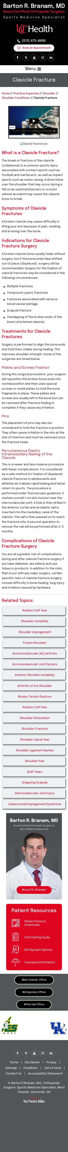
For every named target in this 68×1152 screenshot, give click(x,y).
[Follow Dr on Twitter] (25, 57)
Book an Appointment (36, 48)
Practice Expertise (26, 93)
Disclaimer (33, 1062)
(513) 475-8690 (34, 41)
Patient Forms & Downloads (35, 923)
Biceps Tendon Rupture (34, 696)
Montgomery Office (34, 992)
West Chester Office (34, 980)
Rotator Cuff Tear (34, 610)
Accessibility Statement (45, 1073)
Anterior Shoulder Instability (35, 675)
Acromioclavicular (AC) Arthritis (34, 653)
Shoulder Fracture (35, 728)
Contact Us (14, 1073)
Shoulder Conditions (16, 97)
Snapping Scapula (34, 782)
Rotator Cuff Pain (34, 707)
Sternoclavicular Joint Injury (35, 793)
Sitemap (11, 1068)
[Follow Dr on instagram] (42, 57)
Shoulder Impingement (34, 632)
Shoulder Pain (34, 761)
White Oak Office (34, 1004)
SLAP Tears (34, 771)
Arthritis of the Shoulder (34, 686)
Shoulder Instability (34, 621)
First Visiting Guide (37, 937)
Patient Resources (34, 910)
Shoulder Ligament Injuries (35, 750)
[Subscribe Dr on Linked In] (50, 57)
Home (6, 93)
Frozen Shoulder (34, 642)
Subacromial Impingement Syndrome (34, 804)
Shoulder (49, 93)
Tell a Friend (52, 1068)
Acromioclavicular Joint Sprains (34, 664)
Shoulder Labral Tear (34, 739)
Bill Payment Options (38, 949)
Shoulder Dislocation (35, 718)
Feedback (31, 1068)
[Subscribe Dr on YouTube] (34, 57)
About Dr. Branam (34, 889)
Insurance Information (39, 962)
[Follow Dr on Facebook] (17, 57)
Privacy (51, 1062)
